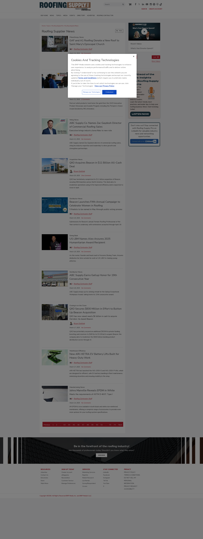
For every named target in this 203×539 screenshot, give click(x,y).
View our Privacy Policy (104, 86)
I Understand (109, 92)
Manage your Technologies (91, 92)
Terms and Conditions (87, 78)
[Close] (133, 56)
